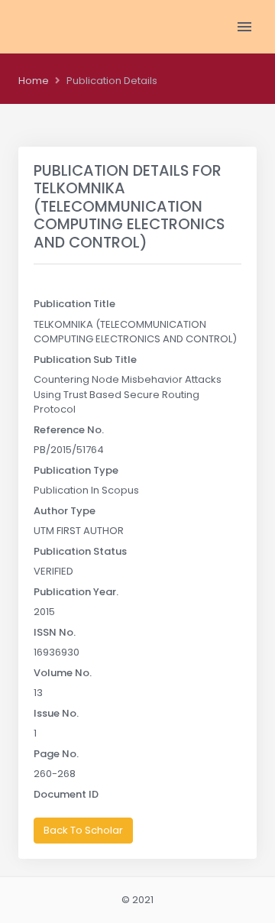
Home (33, 80)
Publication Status (80, 551)
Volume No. (63, 673)
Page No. (56, 753)
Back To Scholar (83, 830)
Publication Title (74, 303)
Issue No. (56, 713)
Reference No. (69, 430)
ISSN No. (55, 632)
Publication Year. (76, 592)
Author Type (64, 511)
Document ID (66, 794)
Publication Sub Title (85, 359)
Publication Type (76, 470)
